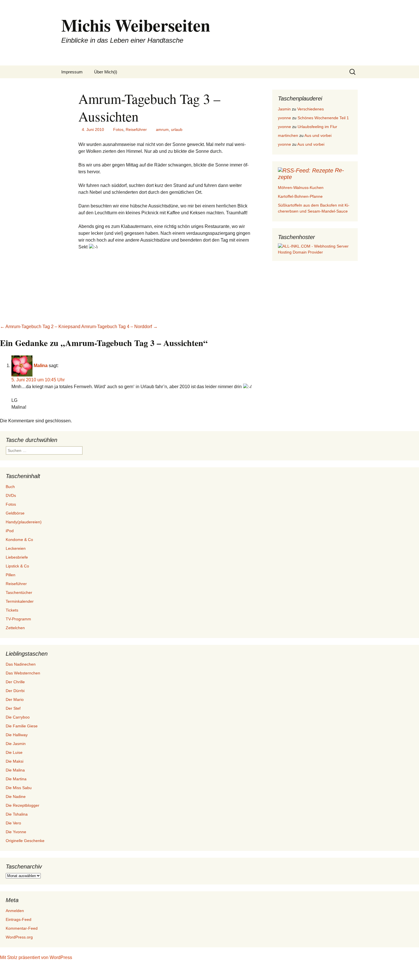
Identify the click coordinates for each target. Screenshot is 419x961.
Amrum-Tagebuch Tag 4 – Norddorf (119, 326)
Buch (10, 486)
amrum (162, 129)
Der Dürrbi (15, 690)
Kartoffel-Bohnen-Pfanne (300, 196)
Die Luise (14, 752)
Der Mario (15, 699)
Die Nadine (16, 796)
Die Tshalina (17, 814)
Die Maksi (14, 761)
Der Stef (13, 708)
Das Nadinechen (21, 664)
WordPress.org (19, 937)
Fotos (118, 129)
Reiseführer (136, 129)
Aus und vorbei (317, 135)
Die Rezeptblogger (22, 805)
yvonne (284, 118)
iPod (10, 530)
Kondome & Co (19, 539)
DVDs (11, 495)
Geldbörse (15, 513)
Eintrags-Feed (18, 919)
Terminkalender (20, 601)
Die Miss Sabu (19, 787)
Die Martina (16, 779)
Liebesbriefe (17, 557)
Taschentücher (19, 592)
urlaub (176, 129)
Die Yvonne (16, 832)
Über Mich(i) (105, 71)
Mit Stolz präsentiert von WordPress (36, 957)
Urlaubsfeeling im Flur (317, 126)
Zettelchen (15, 627)
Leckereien (16, 548)
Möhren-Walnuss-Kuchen (301, 187)
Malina (41, 365)
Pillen (10, 575)
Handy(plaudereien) (24, 522)
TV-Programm (18, 619)
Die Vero (13, 823)
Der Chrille (15, 682)
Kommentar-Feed (22, 928)
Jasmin (284, 109)
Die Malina (15, 770)
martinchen (288, 135)
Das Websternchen (23, 673)
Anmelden (15, 910)
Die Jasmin (16, 743)
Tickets (12, 610)
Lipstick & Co (17, 566)
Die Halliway (17, 734)
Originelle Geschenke (25, 840)
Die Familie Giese (22, 726)
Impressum (72, 71)
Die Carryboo (18, 717)
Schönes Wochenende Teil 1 (323, 118)
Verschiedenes (310, 109)
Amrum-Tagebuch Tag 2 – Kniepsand (40, 326)
